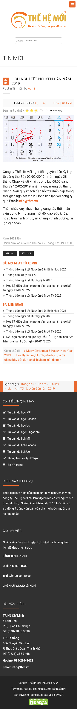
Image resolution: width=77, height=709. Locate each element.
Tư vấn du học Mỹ (19, 412)
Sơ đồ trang (15, 465)
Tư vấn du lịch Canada (21, 445)
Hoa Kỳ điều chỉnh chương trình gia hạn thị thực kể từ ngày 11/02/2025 (36, 288)
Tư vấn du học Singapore (23, 432)
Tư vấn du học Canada (21, 419)
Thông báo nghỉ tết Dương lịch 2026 (29, 280)
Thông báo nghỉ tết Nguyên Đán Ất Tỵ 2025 (33, 295)
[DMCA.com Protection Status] (38, 701)
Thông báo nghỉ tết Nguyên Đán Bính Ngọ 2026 (36, 269)
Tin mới (17, 88)
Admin (32, 88)
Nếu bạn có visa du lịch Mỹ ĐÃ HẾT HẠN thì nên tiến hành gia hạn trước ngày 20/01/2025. (38, 339)
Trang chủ (27, 384)
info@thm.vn (28, 201)
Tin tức (10, 253)
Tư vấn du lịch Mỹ (18, 438)
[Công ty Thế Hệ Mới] (38, 17)
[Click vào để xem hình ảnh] (38, 138)
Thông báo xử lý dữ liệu (21, 275)
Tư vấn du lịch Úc (18, 451)
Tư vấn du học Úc (18, 425)
